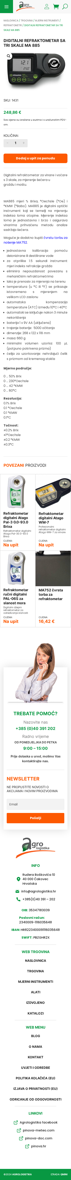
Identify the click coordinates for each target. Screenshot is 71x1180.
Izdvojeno (35, 1003)
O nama (35, 1047)
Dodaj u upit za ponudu (35, 158)
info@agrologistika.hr (38, 891)
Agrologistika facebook (39, 1122)
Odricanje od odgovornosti (35, 1099)
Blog (35, 1036)
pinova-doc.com (38, 1138)
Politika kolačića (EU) (35, 1078)
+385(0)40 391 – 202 (38, 899)
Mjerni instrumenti (47, 20)
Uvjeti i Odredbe (35, 1068)
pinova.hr (38, 1146)
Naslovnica (11, 20)
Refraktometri (13, 25)
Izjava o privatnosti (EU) (35, 1089)
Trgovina (27, 20)
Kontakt (35, 1057)
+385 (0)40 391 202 (35, 728)
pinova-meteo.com (38, 1130)
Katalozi (36, 1013)
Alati (35, 992)
